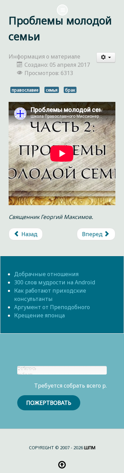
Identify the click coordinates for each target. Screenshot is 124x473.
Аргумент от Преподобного (52, 307)
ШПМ (89, 447)
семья (52, 90)
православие (25, 90)
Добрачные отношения (46, 274)
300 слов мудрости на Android (54, 282)
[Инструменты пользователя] (106, 57)
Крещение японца (39, 315)
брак (70, 90)
